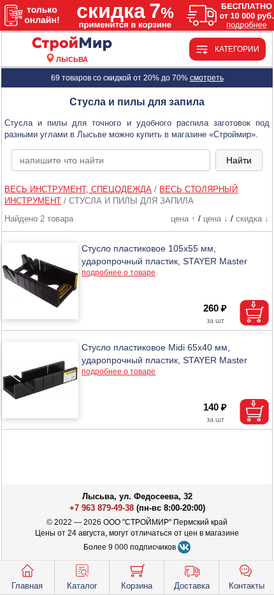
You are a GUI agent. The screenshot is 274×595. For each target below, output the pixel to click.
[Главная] (71, 44)
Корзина (136, 586)
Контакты (246, 586)
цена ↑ (183, 218)
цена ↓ (215, 218)
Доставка (192, 586)
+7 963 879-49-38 (101, 508)
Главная (27, 586)
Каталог (82, 586)
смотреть (207, 77)
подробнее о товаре (118, 272)
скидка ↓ (252, 218)
